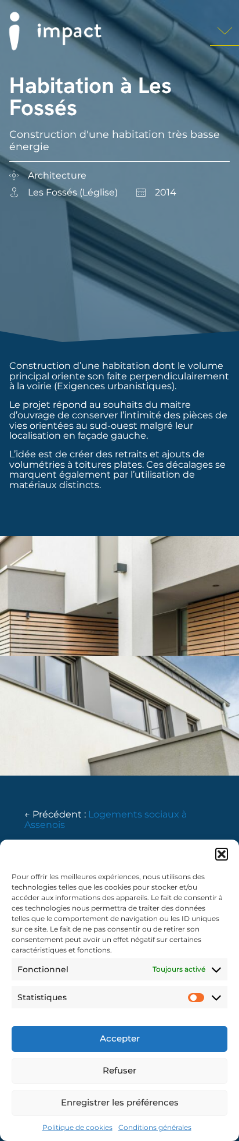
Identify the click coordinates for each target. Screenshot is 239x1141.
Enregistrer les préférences (120, 1102)
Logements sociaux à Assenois (105, 819)
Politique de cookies (77, 1127)
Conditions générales (154, 1127)
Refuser (119, 1070)
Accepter (120, 1038)
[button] (221, 854)
